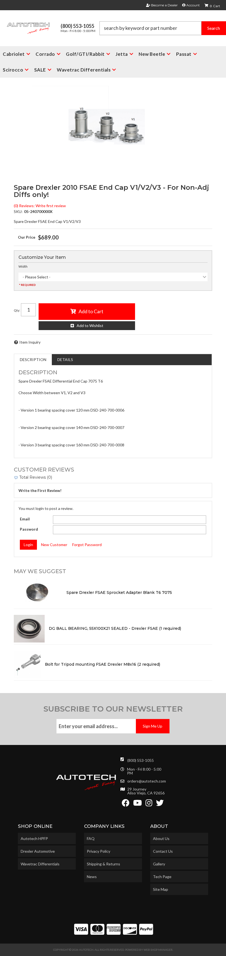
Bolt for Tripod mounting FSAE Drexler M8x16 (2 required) (102, 664)
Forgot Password (87, 544)
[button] (162, 28)
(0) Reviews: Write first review (40, 205)
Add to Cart (91, 311)
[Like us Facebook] (126, 804)
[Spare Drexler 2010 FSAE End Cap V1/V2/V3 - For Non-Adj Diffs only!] (113, 133)
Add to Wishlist (90, 325)
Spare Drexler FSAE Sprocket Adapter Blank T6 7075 (119, 592)
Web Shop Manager (158, 949)
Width (23, 266)
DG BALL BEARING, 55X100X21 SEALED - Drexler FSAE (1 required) (115, 628)
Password (29, 529)
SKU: (18, 211)
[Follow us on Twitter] (160, 804)
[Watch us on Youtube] (137, 804)
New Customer (54, 544)
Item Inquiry (30, 342)
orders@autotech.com (146, 781)
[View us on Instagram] (149, 804)
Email (25, 519)
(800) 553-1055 (140, 760)
